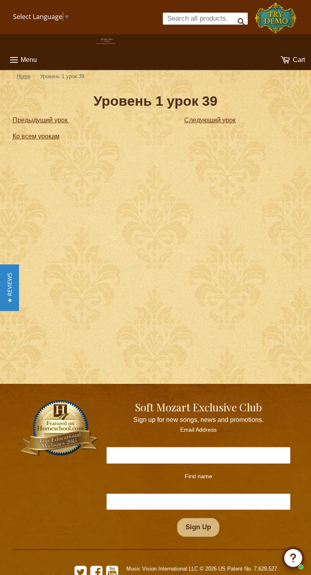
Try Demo (276, 14)
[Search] (239, 19)
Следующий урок (210, 120)
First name (198, 476)
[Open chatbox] (293, 558)
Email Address (198, 429)
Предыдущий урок (41, 120)
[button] (9, 287)
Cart (298, 59)
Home (23, 76)
